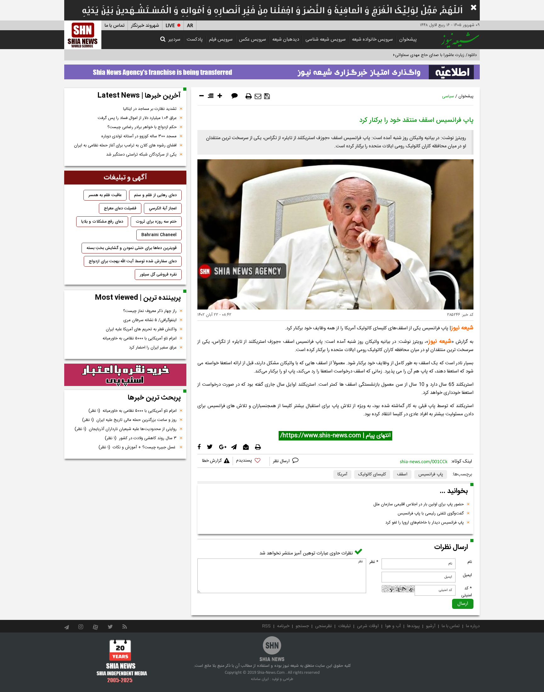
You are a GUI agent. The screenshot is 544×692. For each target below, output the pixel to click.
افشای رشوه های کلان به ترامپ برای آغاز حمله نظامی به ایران (125, 145)
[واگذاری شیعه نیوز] (272, 70)
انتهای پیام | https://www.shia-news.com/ (335, 435)
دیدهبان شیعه (285, 39)
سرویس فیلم (221, 39)
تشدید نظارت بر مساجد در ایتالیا (150, 108)
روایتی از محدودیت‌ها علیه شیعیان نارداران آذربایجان (126, 429)
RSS (266, 626)
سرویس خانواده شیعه (372, 39)
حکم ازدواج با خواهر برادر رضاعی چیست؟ (142, 127)
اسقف (402, 474)
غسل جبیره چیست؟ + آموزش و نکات (138, 447)
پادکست (195, 39)
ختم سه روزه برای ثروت (156, 221)
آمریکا (342, 474)
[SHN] (82, 34)
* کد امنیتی (466, 592)
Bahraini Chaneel (159, 234)
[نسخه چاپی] (249, 96)
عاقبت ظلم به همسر (105, 195)
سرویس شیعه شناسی (325, 39)
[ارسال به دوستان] (258, 96)
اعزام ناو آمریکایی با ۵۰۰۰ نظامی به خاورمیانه (140, 338)
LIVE (170, 25)
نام (470, 562)
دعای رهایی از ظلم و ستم (155, 195)
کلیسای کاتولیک (372, 474)
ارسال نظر (282, 461)
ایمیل (467, 575)
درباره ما (473, 626)
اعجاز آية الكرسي (163, 208)
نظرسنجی (323, 626)
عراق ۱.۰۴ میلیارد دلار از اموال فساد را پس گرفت (137, 118)
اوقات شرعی (368, 626)
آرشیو (430, 626)
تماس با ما (114, 26)
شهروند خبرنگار (145, 26)
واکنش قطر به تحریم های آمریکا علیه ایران (141, 329)
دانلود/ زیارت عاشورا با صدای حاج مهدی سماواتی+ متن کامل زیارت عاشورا (415, 55)
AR (190, 25)
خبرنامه (283, 626)
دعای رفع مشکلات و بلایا (102, 221)
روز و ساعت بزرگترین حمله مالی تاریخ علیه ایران (129, 420)
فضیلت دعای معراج (120, 208)
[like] (251, 461)
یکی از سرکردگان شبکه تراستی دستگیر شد (141, 154)
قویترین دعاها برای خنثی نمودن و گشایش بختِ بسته (132, 248)
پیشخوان (408, 39)
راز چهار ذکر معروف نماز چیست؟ (150, 311)
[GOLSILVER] (125, 375)
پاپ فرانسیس (430, 474)
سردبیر (174, 39)
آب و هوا (393, 626)
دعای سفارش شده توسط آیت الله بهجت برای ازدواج (133, 261)
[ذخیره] (267, 96)
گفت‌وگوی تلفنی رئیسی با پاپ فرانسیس (431, 513)
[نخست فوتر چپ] (122, 660)
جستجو (302, 626)
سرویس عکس (252, 39)
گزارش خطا (212, 461)
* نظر (373, 562)
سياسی (448, 96)
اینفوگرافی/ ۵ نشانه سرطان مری (150, 320)
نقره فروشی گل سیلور (158, 274)
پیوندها (413, 626)
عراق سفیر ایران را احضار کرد (153, 347)
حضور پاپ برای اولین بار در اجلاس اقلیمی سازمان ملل (418, 504)
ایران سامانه (260, 679)
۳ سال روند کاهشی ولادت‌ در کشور (141, 438)
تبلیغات (344, 626)
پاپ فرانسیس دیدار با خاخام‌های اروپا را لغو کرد (424, 522)
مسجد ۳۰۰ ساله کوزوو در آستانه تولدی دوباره (139, 136)
